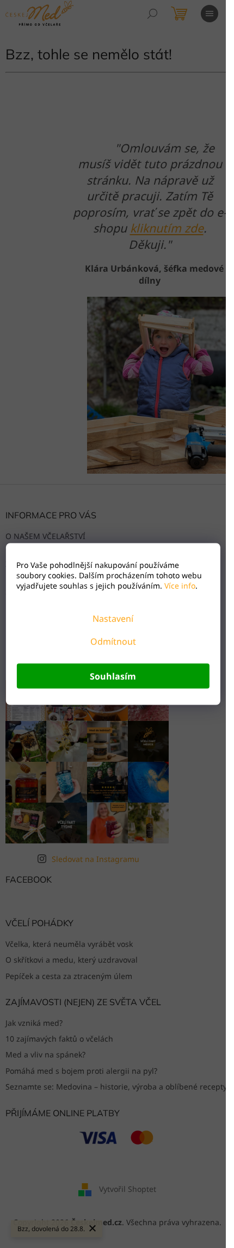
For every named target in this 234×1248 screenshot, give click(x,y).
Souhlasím (113, 676)
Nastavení (113, 619)
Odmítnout (113, 641)
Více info (178, 585)
